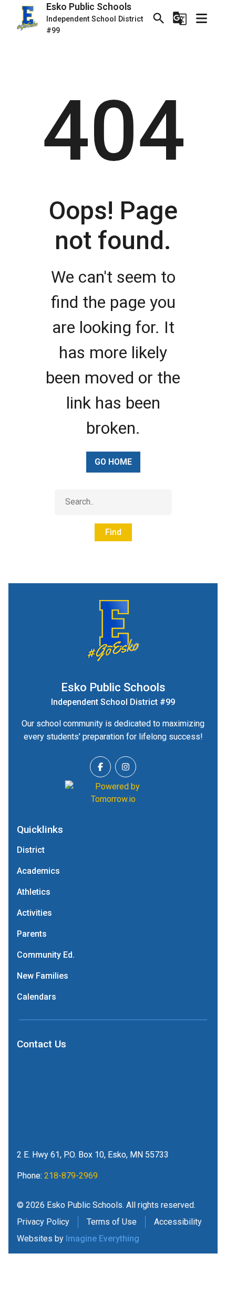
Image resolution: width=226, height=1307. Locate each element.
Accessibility (178, 1222)
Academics (38, 871)
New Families (42, 976)
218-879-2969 (71, 1176)
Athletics (33, 892)
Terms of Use (112, 1222)
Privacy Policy (43, 1222)
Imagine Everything (102, 1239)
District (31, 850)
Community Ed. (46, 955)
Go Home (113, 462)
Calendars (36, 997)
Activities (34, 913)
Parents (32, 934)
